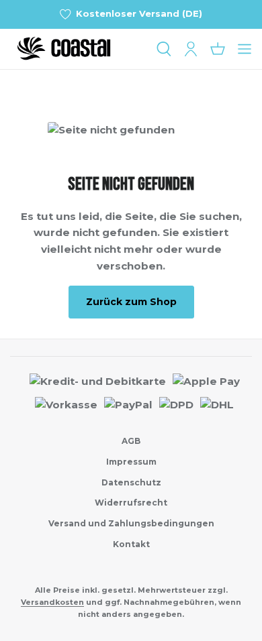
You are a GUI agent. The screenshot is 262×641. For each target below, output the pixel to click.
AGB (131, 441)
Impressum (131, 462)
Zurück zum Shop (131, 302)
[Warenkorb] (217, 49)
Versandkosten (52, 602)
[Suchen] (163, 49)
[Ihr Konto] (190, 49)
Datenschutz (131, 482)
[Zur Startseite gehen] (77, 49)
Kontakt (131, 544)
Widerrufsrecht (131, 503)
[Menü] (244, 49)
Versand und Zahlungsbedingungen (131, 523)
